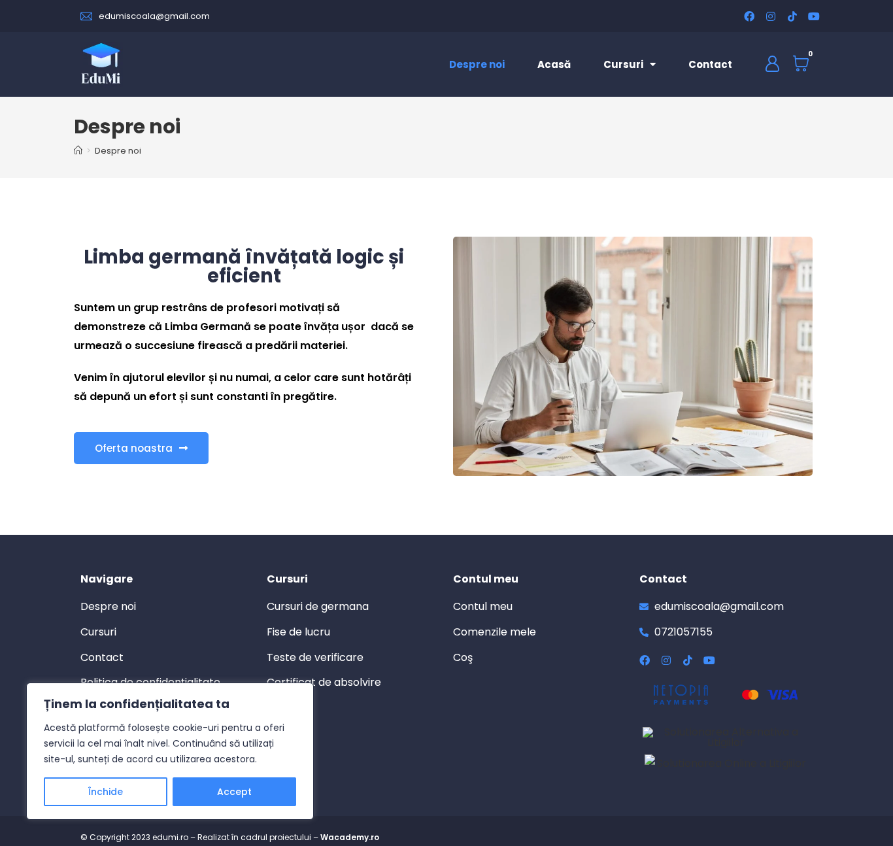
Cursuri (623, 64)
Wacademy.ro (349, 837)
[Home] (78, 150)
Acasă (554, 64)
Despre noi (477, 64)
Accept (234, 791)
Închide (105, 791)
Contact (710, 64)
